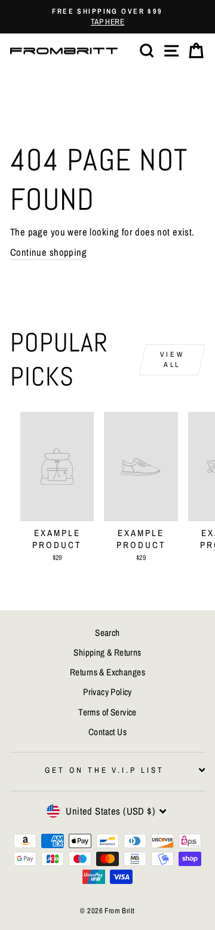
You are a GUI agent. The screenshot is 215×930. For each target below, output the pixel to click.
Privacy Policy (107, 692)
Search (107, 632)
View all (172, 359)
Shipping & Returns (107, 652)
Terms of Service (107, 712)
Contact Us (107, 732)
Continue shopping (48, 252)
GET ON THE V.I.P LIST (104, 769)
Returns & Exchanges (107, 672)
